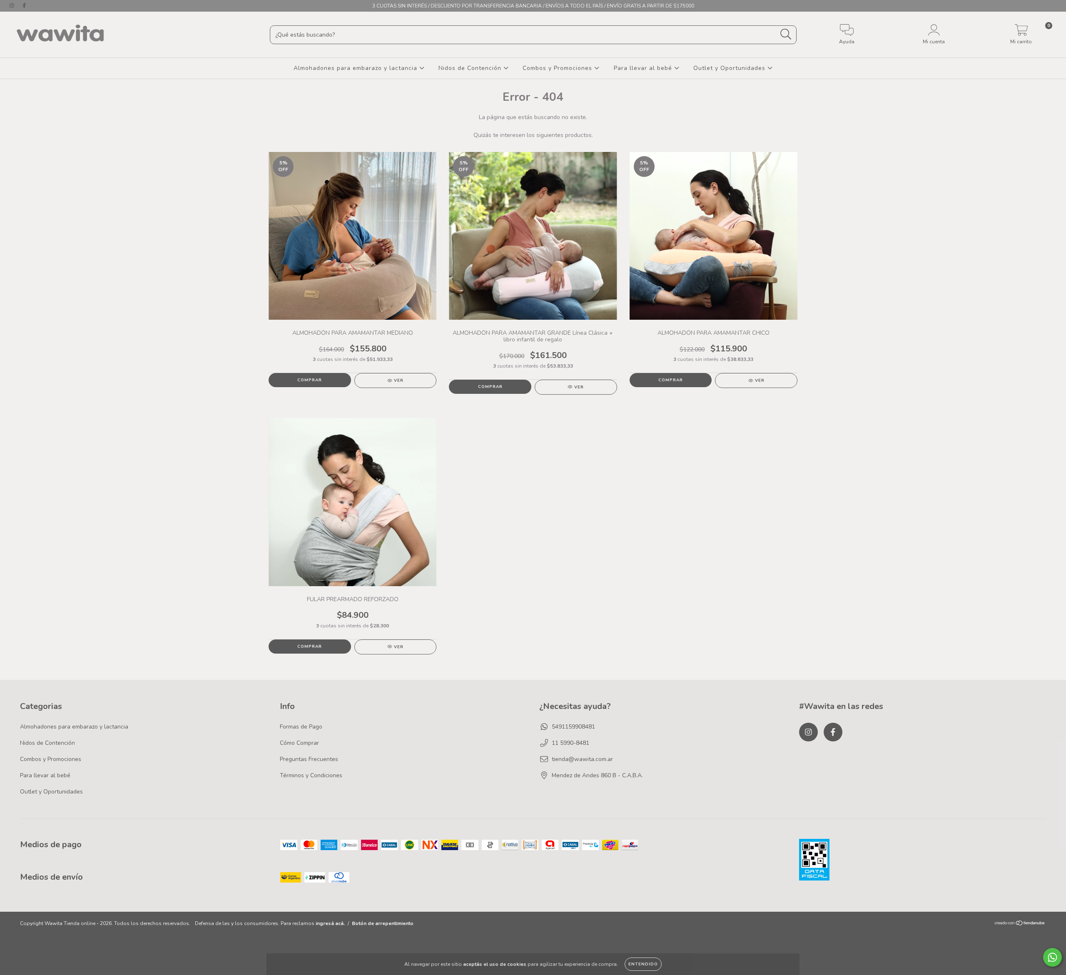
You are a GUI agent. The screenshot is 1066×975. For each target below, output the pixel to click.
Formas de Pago (301, 727)
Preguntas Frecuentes (309, 759)
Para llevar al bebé (644, 68)
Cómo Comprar (299, 743)
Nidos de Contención (470, 68)
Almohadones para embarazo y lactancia (356, 68)
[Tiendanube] (1020, 924)
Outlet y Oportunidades (730, 68)
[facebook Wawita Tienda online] (24, 6)
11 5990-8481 (570, 743)
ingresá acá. (330, 923)
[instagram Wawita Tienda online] (12, 6)
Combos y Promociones (558, 68)
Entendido (643, 964)
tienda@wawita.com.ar (582, 759)
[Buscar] (786, 34)
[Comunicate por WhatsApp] (1052, 957)
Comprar (309, 380)
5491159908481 (573, 727)
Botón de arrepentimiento (382, 923)
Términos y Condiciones (311, 775)
